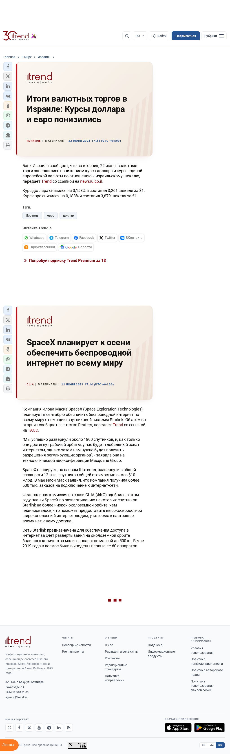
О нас (109, 645)
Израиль (32, 215)
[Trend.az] (20, 36)
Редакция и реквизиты (122, 651)
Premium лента (73, 651)
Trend (46, 181)
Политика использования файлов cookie (202, 686)
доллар (68, 215)
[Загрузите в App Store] (178, 727)
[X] (29, 728)
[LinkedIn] (59, 728)
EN (204, 745)
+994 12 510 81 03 (17, 692)
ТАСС (33, 430)
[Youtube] (39, 728)
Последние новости (76, 645)
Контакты (112, 658)
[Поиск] (126, 35)
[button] (8, 66)
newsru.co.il (91, 181)
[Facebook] (19, 728)
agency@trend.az (16, 697)
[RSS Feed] (69, 728)
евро (50, 215)
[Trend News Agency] (18, 642)
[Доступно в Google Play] (209, 727)
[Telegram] (49, 728)
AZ (212, 745)
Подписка (155, 645)
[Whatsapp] (9, 728)
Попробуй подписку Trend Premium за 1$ (67, 260)
